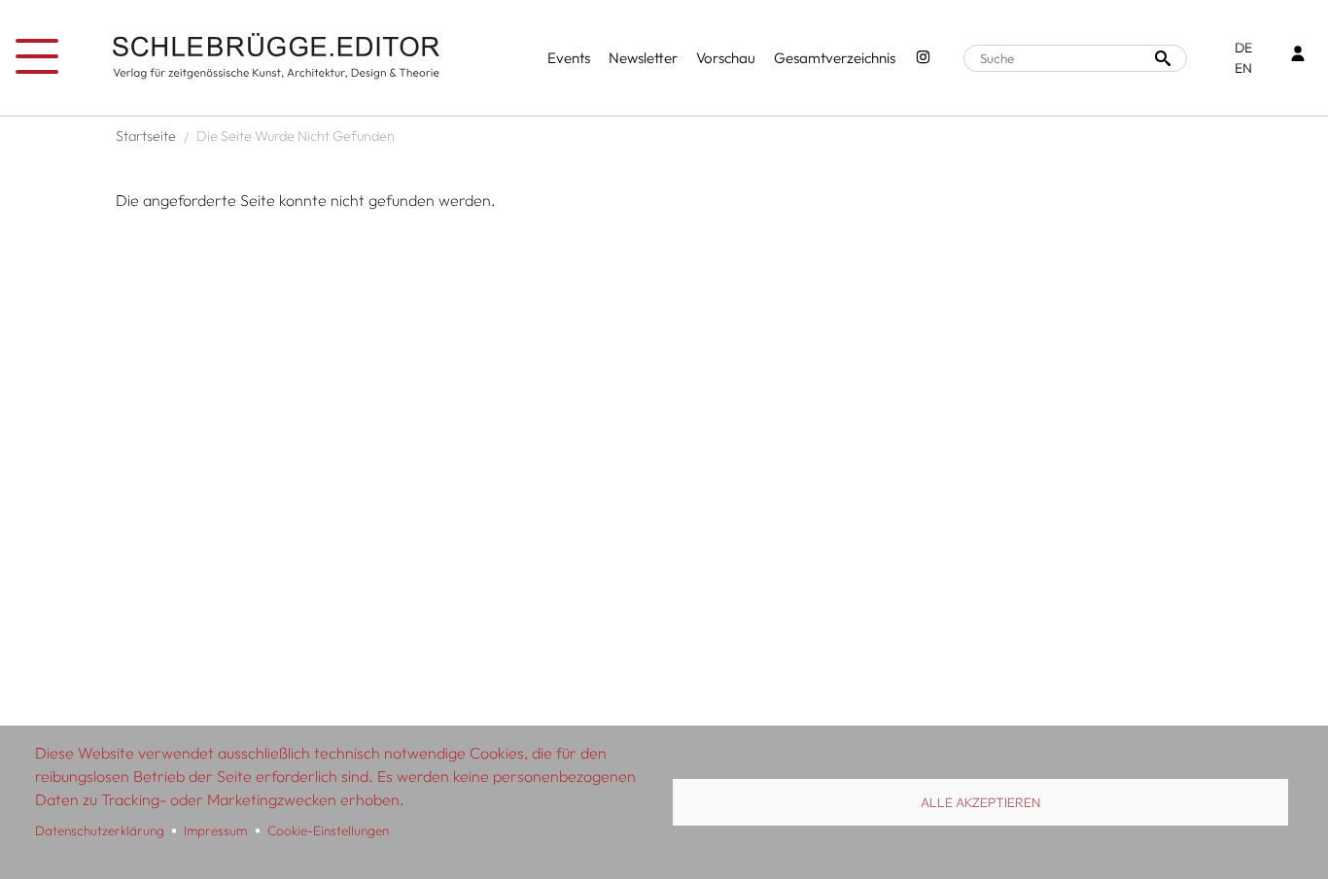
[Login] (1298, 56)
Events (568, 58)
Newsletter (643, 58)
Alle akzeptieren (980, 802)
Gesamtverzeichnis (834, 58)
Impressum (215, 830)
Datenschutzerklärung (99, 830)
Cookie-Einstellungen (328, 830)
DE (1243, 47)
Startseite (146, 136)
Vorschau (725, 58)
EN (1243, 68)
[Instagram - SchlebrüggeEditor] (923, 59)
